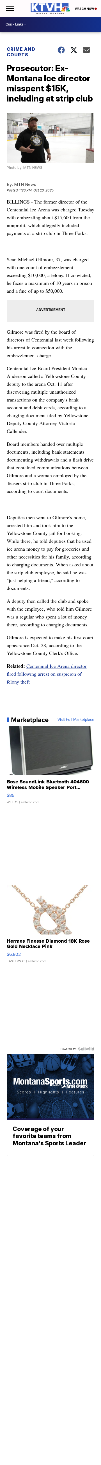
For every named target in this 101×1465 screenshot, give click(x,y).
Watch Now (85, 8)
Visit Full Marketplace (76, 720)
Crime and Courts (21, 51)
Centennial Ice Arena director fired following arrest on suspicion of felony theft (47, 674)
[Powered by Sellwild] (86, 1049)
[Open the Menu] (9, 8)
